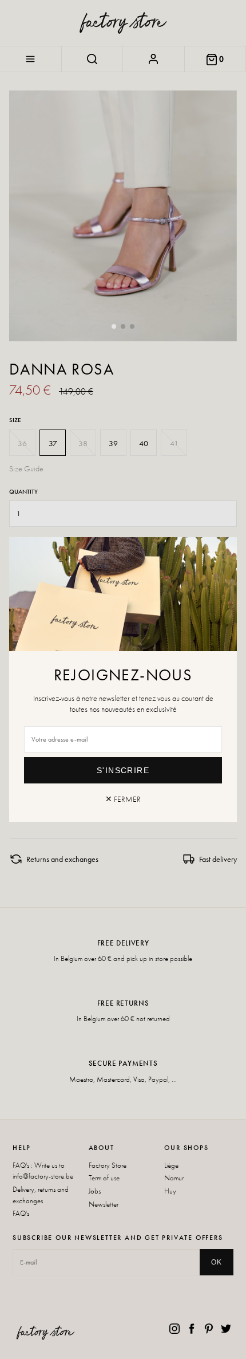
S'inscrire (123, 770)
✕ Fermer (123, 799)
